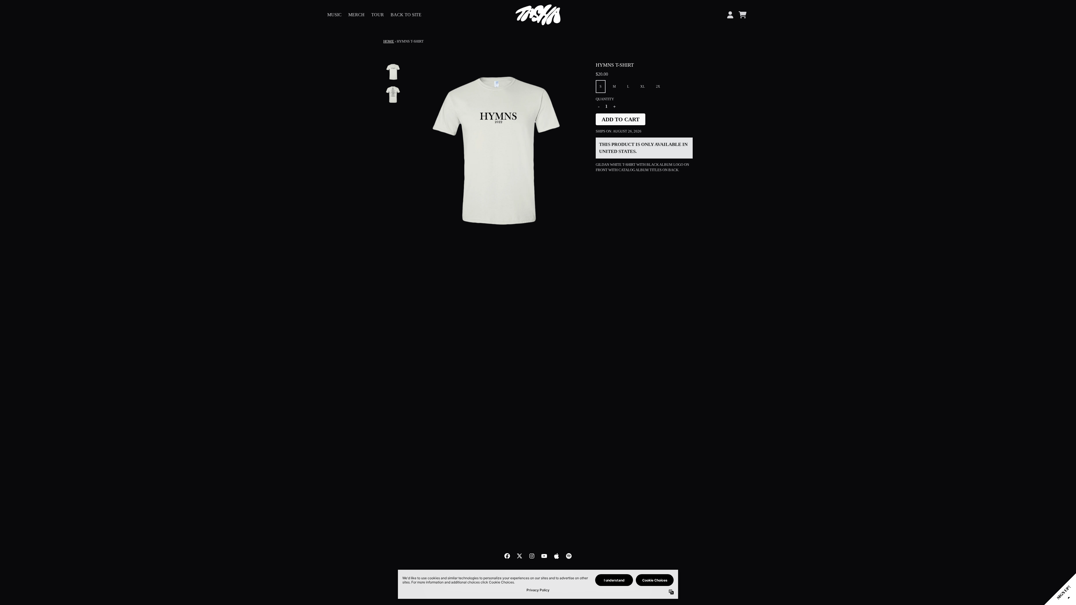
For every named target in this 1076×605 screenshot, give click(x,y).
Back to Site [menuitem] (406, 14)
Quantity (605, 99)
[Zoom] (496, 150)
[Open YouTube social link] (544, 556)
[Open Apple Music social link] (556, 556)
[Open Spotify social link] (569, 556)
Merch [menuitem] (356, 14)
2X (658, 87)
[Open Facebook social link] (507, 556)
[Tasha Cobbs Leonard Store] (538, 14)
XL (642, 87)
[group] (393, 72)
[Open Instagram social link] (532, 556)
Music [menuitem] (334, 14)
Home (388, 41)
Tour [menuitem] (377, 14)
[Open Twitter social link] (519, 556)
